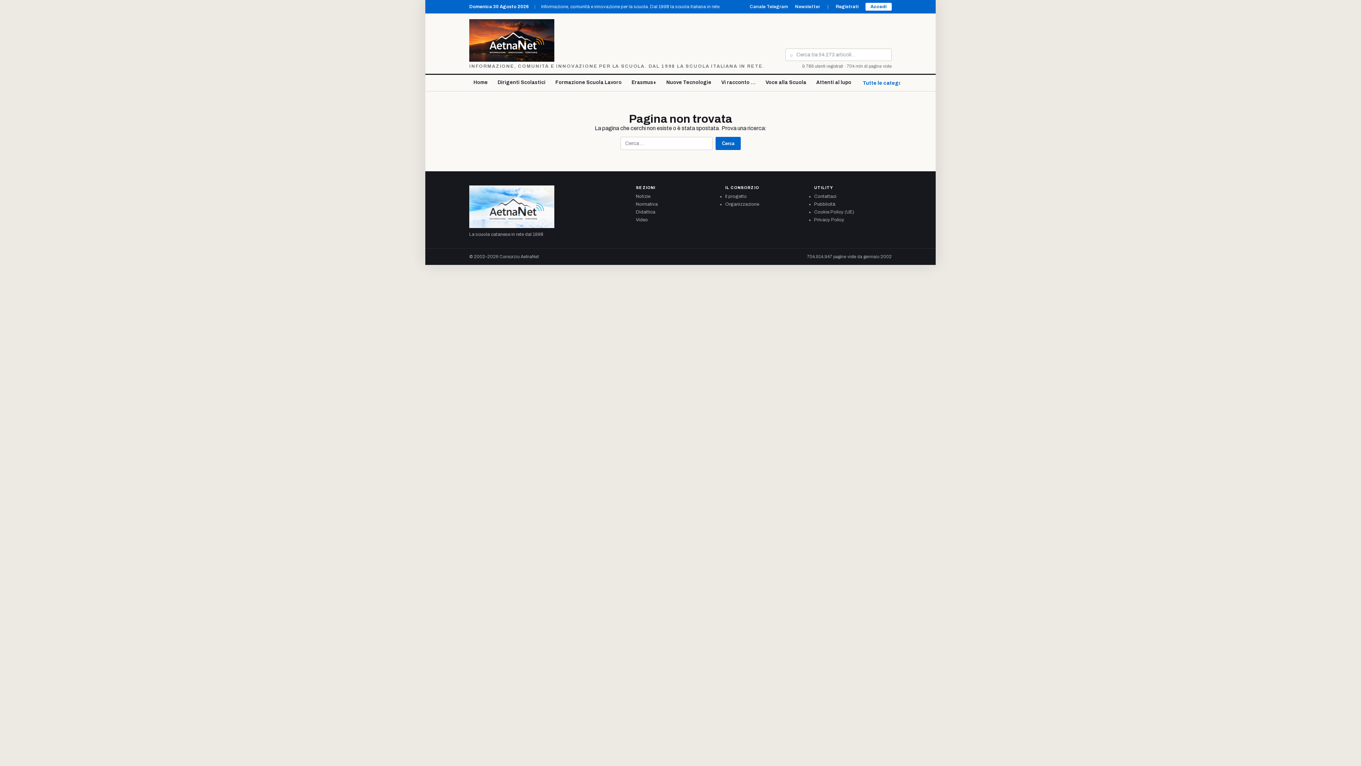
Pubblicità (824, 204)
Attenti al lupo (833, 82)
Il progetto (736, 196)
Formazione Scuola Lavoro (588, 82)
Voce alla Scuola (786, 82)
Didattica (645, 212)
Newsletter (807, 6)
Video (642, 219)
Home (481, 82)
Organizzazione (742, 204)
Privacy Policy (829, 219)
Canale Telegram (769, 6)
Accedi (878, 6)
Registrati (847, 6)
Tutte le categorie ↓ (887, 83)
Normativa (647, 204)
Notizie (643, 196)
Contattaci (825, 196)
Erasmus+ (644, 82)
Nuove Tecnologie (688, 82)
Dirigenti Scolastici (521, 82)
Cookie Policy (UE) (834, 212)
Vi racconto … (738, 82)
